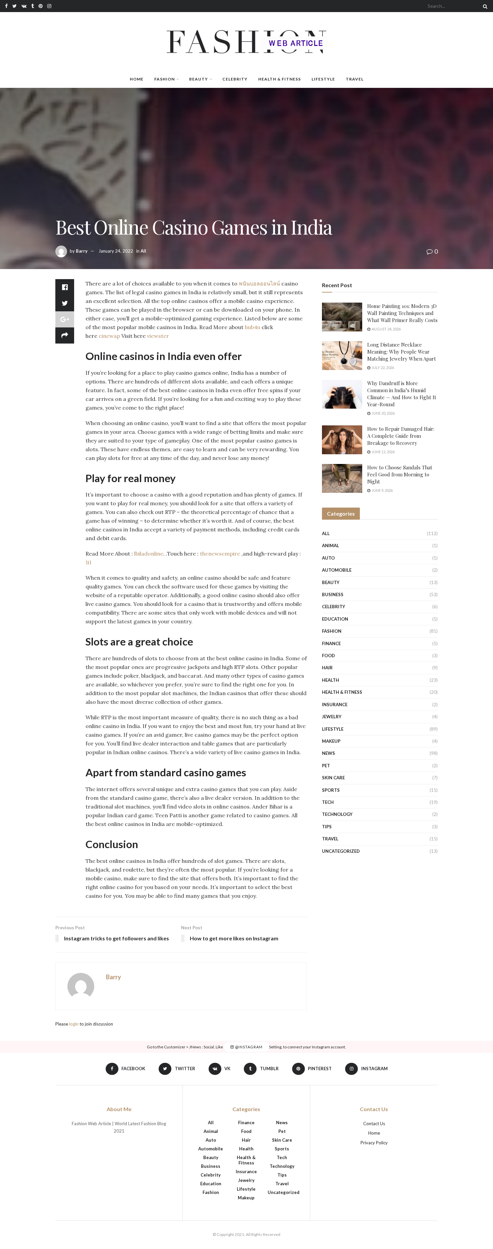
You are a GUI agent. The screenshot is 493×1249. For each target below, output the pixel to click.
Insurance (334, 704)
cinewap (109, 335)
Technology (337, 814)
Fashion (164, 79)
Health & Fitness (279, 79)
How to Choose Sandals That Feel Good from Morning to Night (399, 474)
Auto (328, 558)
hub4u (252, 327)
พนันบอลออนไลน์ (259, 283)
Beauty (198, 79)
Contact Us (374, 1123)
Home (137, 79)
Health (330, 680)
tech (328, 802)
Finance (331, 643)
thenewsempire (220, 553)
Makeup (331, 741)
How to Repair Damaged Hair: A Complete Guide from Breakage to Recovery (400, 435)
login (73, 1024)
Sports (331, 790)
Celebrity (235, 79)
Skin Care (333, 777)
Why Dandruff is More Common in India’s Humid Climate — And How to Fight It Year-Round (401, 394)
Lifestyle (323, 79)
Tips (327, 826)
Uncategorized (341, 851)
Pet (326, 765)
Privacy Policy (374, 1142)
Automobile (336, 570)
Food (328, 655)
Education (335, 619)
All (143, 251)
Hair (327, 667)
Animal (330, 545)
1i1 (89, 562)
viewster (158, 335)
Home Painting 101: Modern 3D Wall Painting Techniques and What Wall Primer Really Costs (402, 313)
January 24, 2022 (116, 251)
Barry (82, 251)
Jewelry (331, 716)
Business (332, 594)
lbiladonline (148, 553)
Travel (355, 79)
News (328, 753)
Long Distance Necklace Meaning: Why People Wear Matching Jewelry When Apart (401, 351)
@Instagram (248, 1047)
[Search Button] (484, 6)
